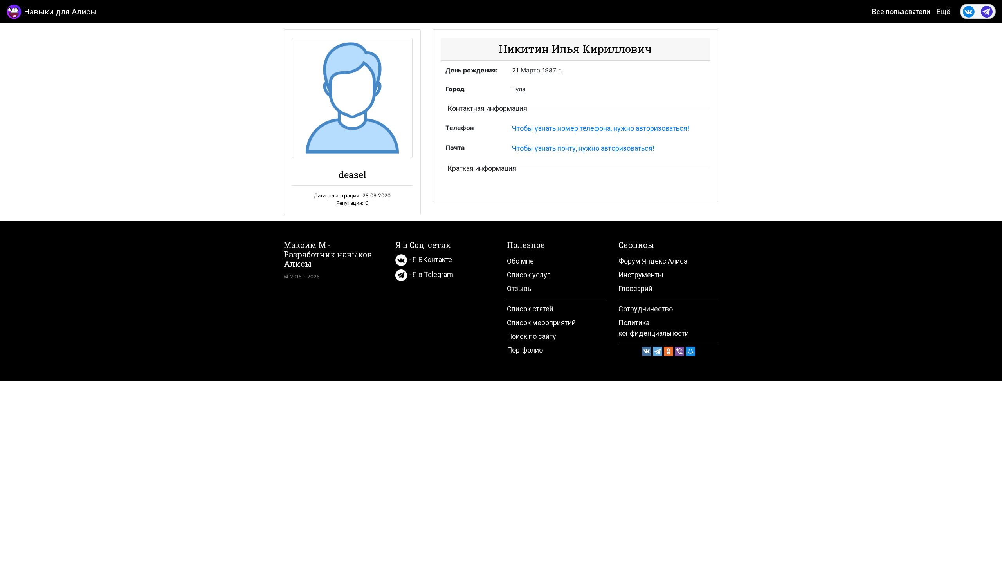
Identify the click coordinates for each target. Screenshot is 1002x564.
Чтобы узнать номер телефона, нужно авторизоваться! (600, 128)
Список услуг (528, 275)
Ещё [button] (943, 11)
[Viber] (679, 351)
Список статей (530, 309)
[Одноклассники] (668, 351)
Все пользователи (901, 11)
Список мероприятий (541, 322)
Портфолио (525, 350)
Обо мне (520, 261)
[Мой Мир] (690, 351)
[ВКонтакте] (646, 351)
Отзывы (520, 288)
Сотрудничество (645, 309)
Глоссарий (635, 288)
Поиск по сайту (531, 336)
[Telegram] (657, 351)
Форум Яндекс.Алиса (652, 261)
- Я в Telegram (430, 274)
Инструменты (640, 275)
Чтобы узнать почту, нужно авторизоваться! (583, 148)
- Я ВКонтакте (429, 259)
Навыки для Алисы (60, 11)
